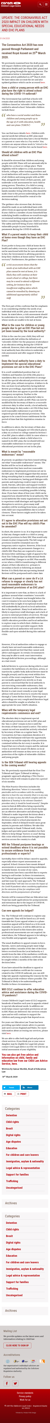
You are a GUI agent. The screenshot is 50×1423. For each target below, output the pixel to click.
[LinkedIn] (29, 1088)
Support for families (17, 1174)
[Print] (22, 1095)
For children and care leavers (22, 1154)
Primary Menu (46, 4)
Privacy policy (25, 1396)
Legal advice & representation (23, 1168)
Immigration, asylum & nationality (25, 1161)
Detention (11, 1115)
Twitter (15, 1383)
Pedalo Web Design (29, 1413)
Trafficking (12, 1181)
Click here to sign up (17, 1345)
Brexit (9, 1128)
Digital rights (13, 1135)
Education (11, 1148)
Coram (11, 4)
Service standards (25, 1392)
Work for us (25, 1399)
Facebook (6, 1383)
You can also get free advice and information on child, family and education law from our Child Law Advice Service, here (25, 1059)
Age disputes (13, 1141)
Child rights (12, 1122)
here (43, 82)
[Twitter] (11, 1088)
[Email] (8, 1095)
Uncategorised (14, 1187)
